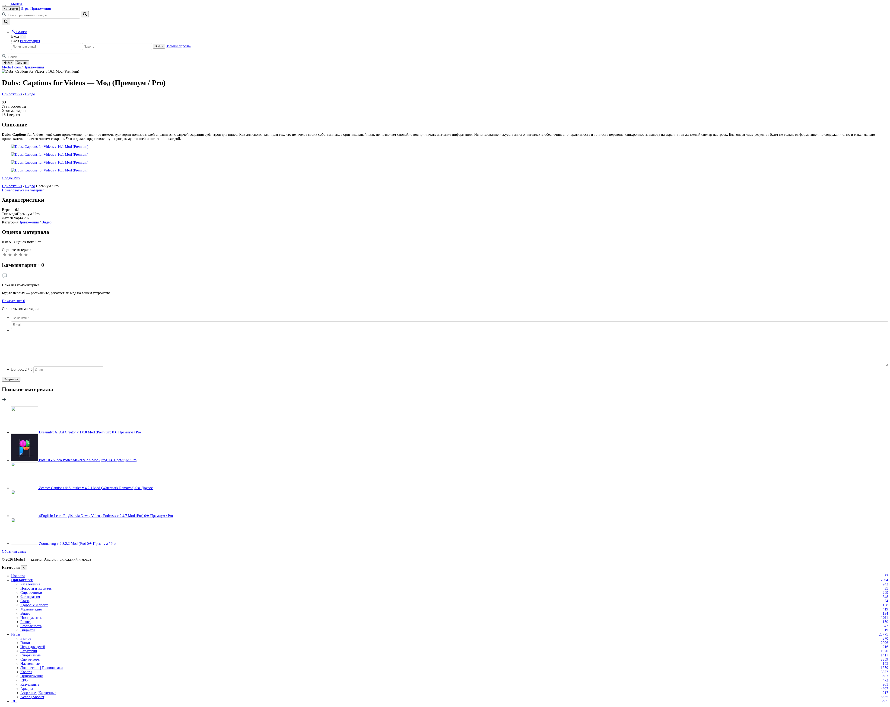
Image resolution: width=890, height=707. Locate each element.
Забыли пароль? (178, 46)
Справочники (31, 592)
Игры (25, 8)
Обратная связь (14, 551)
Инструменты (31, 618)
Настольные (30, 663)
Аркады (26, 689)
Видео (30, 94)
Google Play (11, 178)
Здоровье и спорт (34, 605)
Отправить (11, 379)
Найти (8, 63)
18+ (14, 701)
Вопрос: (21, 369)
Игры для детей (32, 647)
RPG (24, 680)
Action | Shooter (32, 697)
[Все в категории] (4, 401)
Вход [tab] (15, 41)
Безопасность (30, 626)
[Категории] (4, 5)
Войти (159, 46)
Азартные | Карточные (38, 693)
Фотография (30, 597)
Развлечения (30, 584)
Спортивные (30, 655)
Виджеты (27, 630)
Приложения (40, 8)
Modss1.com (11, 67)
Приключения (31, 676)
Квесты (26, 672)
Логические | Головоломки (41, 668)
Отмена (22, 63)
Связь (24, 601)
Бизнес (25, 622)
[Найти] (85, 14)
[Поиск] (6, 22)
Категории (11, 8)
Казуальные (29, 684)
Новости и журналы (36, 588)
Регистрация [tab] (30, 41)
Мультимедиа (31, 609)
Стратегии (28, 651)
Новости (18, 576)
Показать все (13, 301)
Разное (25, 638)
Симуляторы (30, 659)
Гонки (25, 643)
